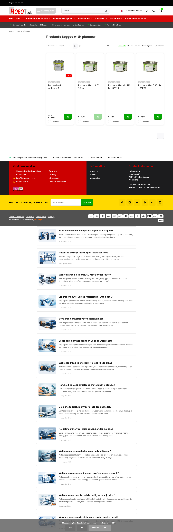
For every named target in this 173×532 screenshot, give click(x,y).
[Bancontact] (114, 216)
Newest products (134, 46)
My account (54, 178)
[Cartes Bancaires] (161, 216)
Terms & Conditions (16, 217)
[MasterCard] (102, 216)
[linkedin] (160, 202)
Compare (55, 121)
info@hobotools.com (25, 178)
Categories (95, 178)
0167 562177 (22, 174)
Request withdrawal (57, 181)
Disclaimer (30, 217)
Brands (93, 174)
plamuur (26, 31)
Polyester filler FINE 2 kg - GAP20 (149, 87)
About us (94, 171)
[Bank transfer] (91, 216)
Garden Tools (116, 18)
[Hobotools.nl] (20, 11)
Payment (53, 171)
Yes (70, 528)
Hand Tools (14, 18)
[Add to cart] (68, 117)
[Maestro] (126, 216)
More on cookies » (99, 528)
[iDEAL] (96, 216)
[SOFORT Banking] (120, 216)
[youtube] (152, 202)
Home (11, 31)
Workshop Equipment (63, 18)
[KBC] (143, 216)
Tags (18, 31)
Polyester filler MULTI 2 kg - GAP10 (119, 87)
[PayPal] (161, 220)
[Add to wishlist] (69, 56)
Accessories (84, 18)
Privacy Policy (41, 217)
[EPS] (155, 216)
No (82, 528)
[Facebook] (122, 202)
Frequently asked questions (28, 171)
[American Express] (137, 216)
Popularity (122, 46)
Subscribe (87, 202)
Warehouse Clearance (135, 18)
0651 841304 (22, 181)
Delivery (52, 174)
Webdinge (38, 220)
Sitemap (51, 217)
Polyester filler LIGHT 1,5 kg (88, 87)
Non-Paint (100, 18)
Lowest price (147, 46)
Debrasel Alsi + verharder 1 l (55, 87)
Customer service (134, 10)
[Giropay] (149, 216)
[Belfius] (131, 216)
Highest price (159, 46)
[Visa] (108, 216)
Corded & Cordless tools (36, 18)
